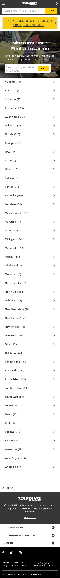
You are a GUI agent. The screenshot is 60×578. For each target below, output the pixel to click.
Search (51, 10)
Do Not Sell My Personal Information (43, 564)
